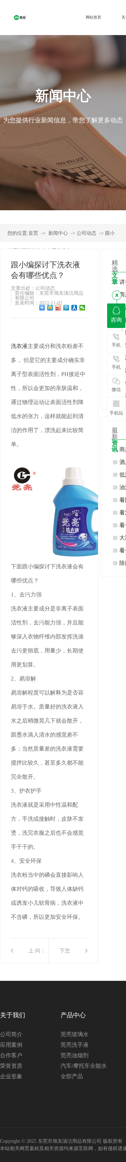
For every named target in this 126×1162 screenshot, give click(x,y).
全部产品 (72, 1076)
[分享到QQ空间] (50, 307)
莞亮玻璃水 (75, 1034)
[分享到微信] (82, 307)
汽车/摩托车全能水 (84, 1066)
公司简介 (11, 1034)
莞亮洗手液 (75, 1045)
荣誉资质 (11, 1066)
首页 (33, 233)
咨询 (116, 320)
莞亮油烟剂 (75, 1055)
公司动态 (86, 233)
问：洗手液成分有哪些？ (40, 955)
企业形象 (11, 1076)
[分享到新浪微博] (58, 307)
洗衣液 (19, 346)
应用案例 (11, 1045)
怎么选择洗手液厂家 (67, 955)
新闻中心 (58, 233)
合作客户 (11, 1055)
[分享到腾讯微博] (66, 307)
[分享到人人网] (74, 307)
